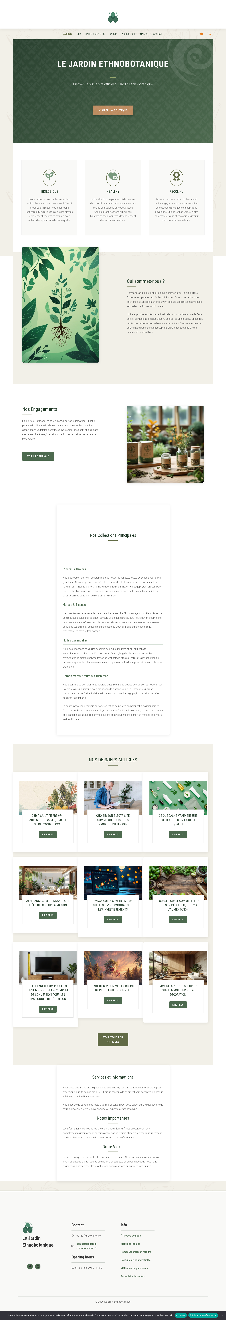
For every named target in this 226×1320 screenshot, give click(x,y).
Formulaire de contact (133, 1276)
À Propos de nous (131, 1235)
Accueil (67, 34)
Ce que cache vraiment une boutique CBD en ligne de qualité (178, 820)
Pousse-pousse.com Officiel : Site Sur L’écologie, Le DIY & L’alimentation (178, 905)
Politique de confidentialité (136, 1260)
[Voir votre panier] (201, 34)
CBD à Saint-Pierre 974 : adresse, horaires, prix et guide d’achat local (47, 820)
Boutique (158, 34)
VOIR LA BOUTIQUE (38, 456)
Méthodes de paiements (134, 1268)
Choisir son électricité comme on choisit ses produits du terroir (113, 820)
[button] (210, 34)
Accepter (180, 1315)
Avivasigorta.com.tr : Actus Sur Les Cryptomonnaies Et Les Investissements (113, 905)
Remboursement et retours (136, 1251)
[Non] (222, 1315)
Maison (144, 34)
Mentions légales (130, 1243)
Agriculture (129, 34)
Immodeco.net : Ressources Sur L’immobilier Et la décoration (178, 990)
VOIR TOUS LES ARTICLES (113, 1039)
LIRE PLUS (48, 834)
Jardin (113, 34)
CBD (79, 34)
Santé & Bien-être (95, 34)
